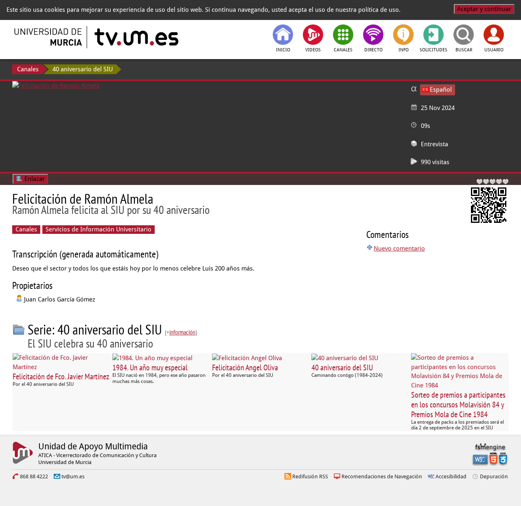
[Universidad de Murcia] (48, 37)
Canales (28, 69)
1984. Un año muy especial (150, 367)
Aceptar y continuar (484, 9)
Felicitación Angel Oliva (245, 367)
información (182, 332)
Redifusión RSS (310, 476)
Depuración (494, 476)
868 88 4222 (34, 476)
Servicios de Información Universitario (98, 229)
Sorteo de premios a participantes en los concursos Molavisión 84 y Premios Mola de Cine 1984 (458, 404)
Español (441, 89)
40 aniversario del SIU (83, 69)
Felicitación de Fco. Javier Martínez (61, 376)
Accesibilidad (451, 476)
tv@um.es (73, 476)
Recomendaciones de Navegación (381, 476)
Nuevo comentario (399, 248)
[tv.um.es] (135, 37)
